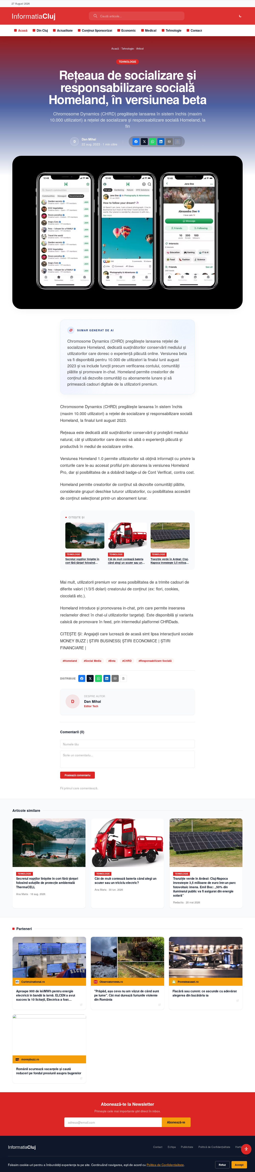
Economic (128, 30)
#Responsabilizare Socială (155, 661)
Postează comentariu (77, 775)
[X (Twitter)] (144, 141)
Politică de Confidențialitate (214, 1147)
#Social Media (92, 661)
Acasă (22, 30)
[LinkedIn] (160, 141)
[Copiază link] (177, 141)
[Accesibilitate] (246, 1149)
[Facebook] (135, 141)
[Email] (169, 141)
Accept (239, 1165)
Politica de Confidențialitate (165, 1164)
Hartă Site (241, 1147)
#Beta (111, 661)
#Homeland (70, 661)
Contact (196, 30)
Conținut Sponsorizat (97, 30)
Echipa (172, 1147)
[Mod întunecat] (240, 16)
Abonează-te (176, 1122)
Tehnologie (173, 30)
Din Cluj (42, 30)
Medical (150, 30)
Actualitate (65, 30)
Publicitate (187, 1147)
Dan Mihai (89, 139)
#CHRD (127, 661)
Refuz (222, 1165)
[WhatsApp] (152, 141)
